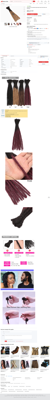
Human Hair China (25, 389)
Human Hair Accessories (3, 378)
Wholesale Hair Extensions (39, 389)
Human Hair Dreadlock (39, 377)
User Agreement (28, 397)
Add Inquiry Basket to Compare (13, 26)
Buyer (33, 3)
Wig (11, 386)
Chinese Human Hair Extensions (12, 391)
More (1, 392)
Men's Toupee (14, 378)
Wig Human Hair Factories (4, 389)
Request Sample (39, 15)
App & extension (41, 3)
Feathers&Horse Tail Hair (27, 378)
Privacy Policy (35, 397)
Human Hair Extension (27, 377)
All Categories (3, 3)
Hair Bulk (9, 386)
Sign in (48, 1)
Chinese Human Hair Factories (18, 389)
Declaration (32, 397)
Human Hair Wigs (2, 377)
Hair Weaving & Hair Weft (3, 386)
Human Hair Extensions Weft (4, 391)
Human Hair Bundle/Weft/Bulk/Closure (17, 377)
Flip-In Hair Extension (15, 386)
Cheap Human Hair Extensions (20, 391)
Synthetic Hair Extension (21, 386)
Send (5, 341)
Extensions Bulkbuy (27, 391)
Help (37, 3)
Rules (48, 3)
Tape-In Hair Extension (28, 386)
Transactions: (37, 44)
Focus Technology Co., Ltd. (20, 397)
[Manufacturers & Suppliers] (4, 1)
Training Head (38, 378)
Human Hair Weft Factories (11, 389)
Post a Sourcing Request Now (19, 341)
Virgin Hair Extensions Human (31, 389)
